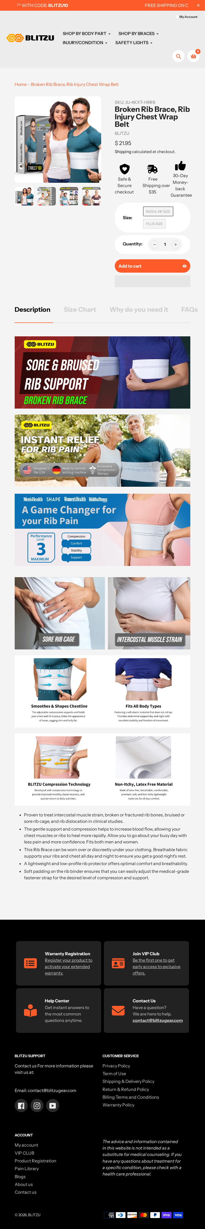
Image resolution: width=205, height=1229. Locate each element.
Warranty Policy (118, 1105)
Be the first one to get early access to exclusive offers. (156, 966)
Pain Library (27, 1168)
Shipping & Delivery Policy (128, 1081)
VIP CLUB (24, 1153)
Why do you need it (138, 309)
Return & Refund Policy (125, 1089)
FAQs (190, 309)
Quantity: (133, 243)
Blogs (20, 1176)
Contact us (26, 1192)
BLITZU (34, 1215)
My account (26, 1145)
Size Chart (80, 309)
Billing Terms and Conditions (130, 1097)
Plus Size (154, 224)
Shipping (123, 151)
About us (24, 1184)
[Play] (58, 139)
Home (21, 84)
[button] (153, 281)
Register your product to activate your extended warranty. (68, 966)
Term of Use (114, 1073)
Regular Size (158, 211)
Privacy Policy (116, 1065)
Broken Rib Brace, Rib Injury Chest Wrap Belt (75, 84)
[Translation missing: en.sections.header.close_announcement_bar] (198, 5)
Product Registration (35, 1160)
